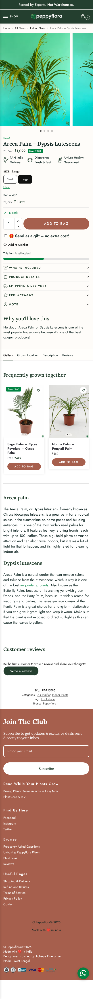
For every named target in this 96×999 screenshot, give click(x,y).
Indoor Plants (37, 28)
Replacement (21, 295)
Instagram (9, 823)
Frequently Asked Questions (21, 846)
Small (10, 179)
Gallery (8, 355)
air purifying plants (34, 585)
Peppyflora (49, 703)
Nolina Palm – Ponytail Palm (63, 446)
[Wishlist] (38, 390)
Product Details (24, 277)
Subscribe (46, 768)
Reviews (67, 355)
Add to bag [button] (24, 467)
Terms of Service (14, 892)
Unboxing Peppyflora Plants (21, 852)
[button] (84, 16)
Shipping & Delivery (28, 286)
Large (25, 179)
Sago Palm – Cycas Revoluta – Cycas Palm (22, 448)
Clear (6, 187)
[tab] (8, 355)
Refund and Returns (16, 887)
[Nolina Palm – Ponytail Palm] (69, 411)
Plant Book (10, 858)
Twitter (7, 829)
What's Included (25, 268)
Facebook (9, 817)
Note (13, 304)
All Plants (20, 28)
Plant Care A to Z (14, 797)
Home (6, 28)
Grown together (27, 355)
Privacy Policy (12, 898)
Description (50, 355)
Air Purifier (44, 695)
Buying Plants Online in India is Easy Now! (31, 791)
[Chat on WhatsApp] (83, 973)
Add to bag (56, 223)
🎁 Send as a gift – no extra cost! (38, 236)
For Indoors (48, 699)
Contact (8, 904)
